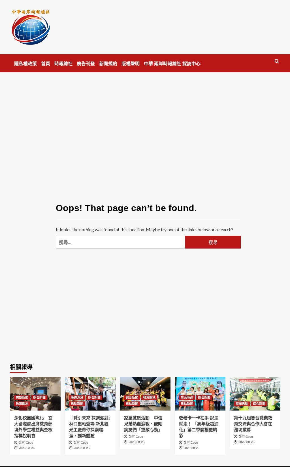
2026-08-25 (191, 448)
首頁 (45, 63)
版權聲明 (130, 63)
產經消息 (77, 397)
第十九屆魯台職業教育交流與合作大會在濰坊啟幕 (253, 423)
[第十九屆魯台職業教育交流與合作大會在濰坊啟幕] (255, 394)
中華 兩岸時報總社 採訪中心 (172, 63)
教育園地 (22, 403)
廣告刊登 (86, 63)
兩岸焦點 (242, 403)
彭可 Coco (26, 442)
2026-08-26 (27, 448)
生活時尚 (187, 397)
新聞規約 (108, 63)
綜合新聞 (39, 397)
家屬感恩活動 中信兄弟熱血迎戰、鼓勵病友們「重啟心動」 (143, 423)
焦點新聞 (22, 397)
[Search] (276, 61)
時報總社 (63, 63)
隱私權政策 (25, 63)
